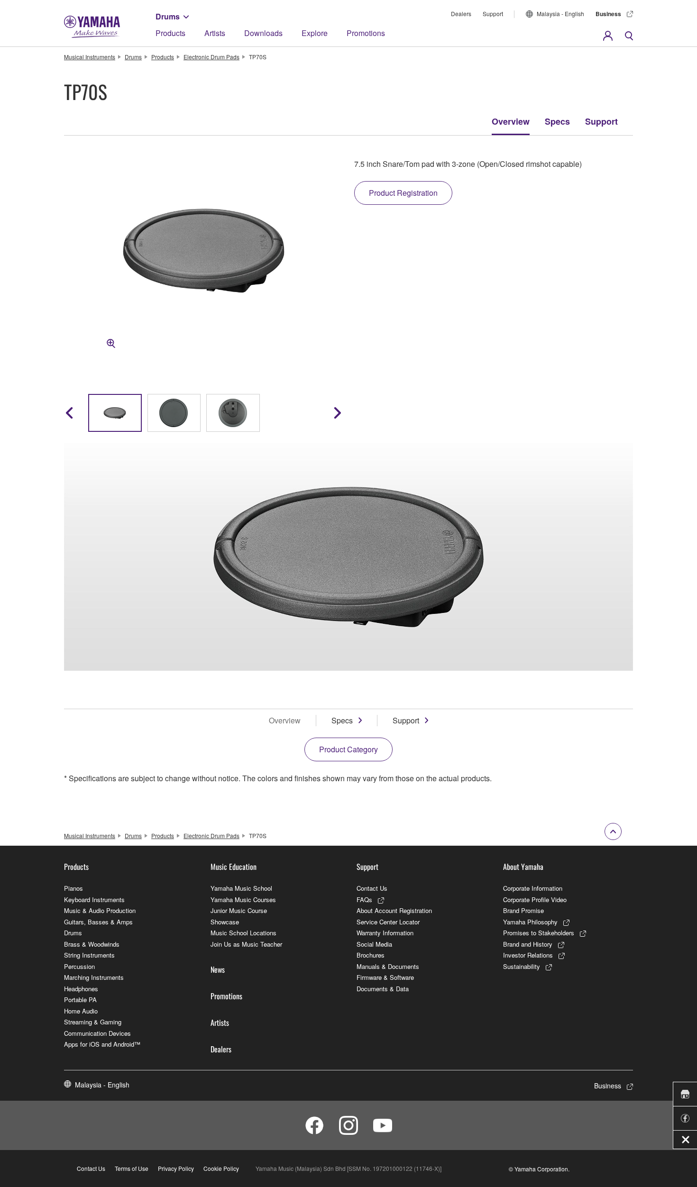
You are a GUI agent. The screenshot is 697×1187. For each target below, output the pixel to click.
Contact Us (372, 888)
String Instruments (89, 954)
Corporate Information (532, 888)
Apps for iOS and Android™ (102, 1044)
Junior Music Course (239, 910)
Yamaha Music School (241, 888)
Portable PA (80, 999)
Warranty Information (385, 932)
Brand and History (527, 944)
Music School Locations (243, 932)
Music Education (234, 866)
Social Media (374, 944)
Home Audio (81, 1010)
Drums (168, 16)
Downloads (263, 32)
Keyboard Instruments (94, 899)
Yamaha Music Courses (243, 899)
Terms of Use (131, 1168)
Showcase (225, 921)
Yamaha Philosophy (530, 921)
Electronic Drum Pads (211, 57)
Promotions (366, 32)
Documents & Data (383, 988)
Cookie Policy (221, 1168)
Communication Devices (97, 1033)
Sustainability (521, 966)
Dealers (461, 13)
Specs (557, 121)
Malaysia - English (560, 13)
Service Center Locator (388, 921)
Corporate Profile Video (535, 899)
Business (608, 13)
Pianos (73, 888)
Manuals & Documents (388, 966)
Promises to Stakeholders (538, 932)
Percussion (79, 966)
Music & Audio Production (100, 910)
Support (493, 13)
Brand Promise (523, 910)
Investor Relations (528, 954)
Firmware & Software (385, 977)
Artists (214, 32)
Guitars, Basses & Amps (98, 921)
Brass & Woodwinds (91, 944)
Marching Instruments (94, 977)
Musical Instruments (89, 57)
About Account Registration (394, 910)
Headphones (81, 988)
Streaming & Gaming (92, 1021)
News (218, 969)
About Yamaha (523, 866)
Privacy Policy (176, 1168)
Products (170, 32)
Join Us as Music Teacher (246, 944)
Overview (511, 121)
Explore (315, 32)
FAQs (364, 899)
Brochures (371, 954)
